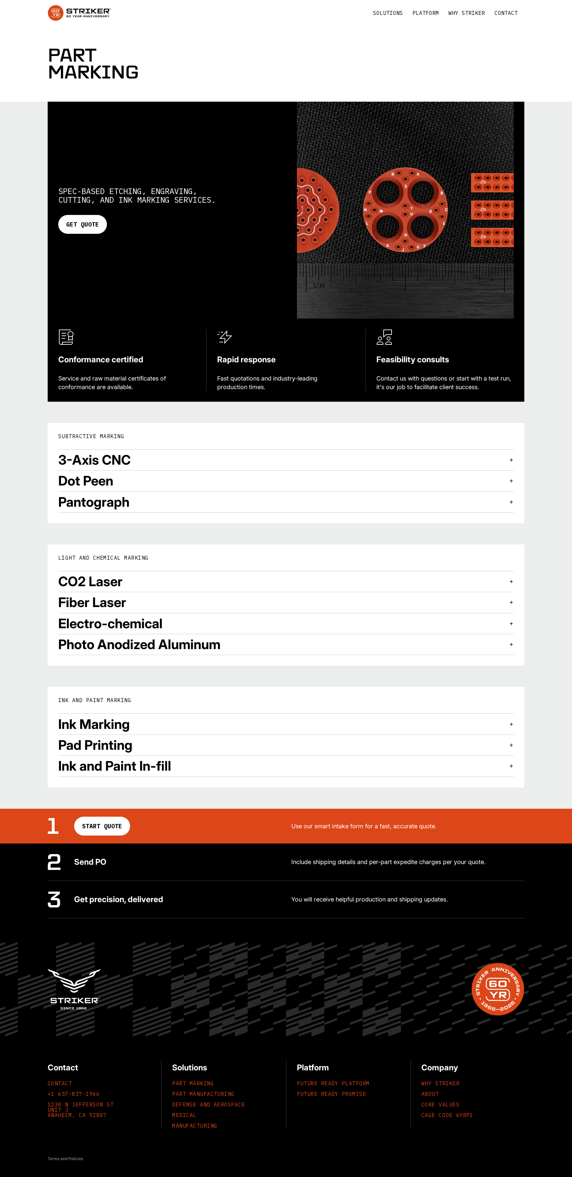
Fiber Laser (92, 602)
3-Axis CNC (94, 460)
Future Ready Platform (333, 1083)
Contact (60, 1083)
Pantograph (93, 502)
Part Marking (193, 1083)
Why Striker (440, 1083)
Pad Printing (95, 745)
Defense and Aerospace (208, 1104)
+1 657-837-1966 (74, 1094)
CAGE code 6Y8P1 (447, 1115)
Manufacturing (194, 1125)
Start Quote (102, 826)
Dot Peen (85, 481)
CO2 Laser (90, 581)
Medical (184, 1115)
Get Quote (82, 224)
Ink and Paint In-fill (114, 766)
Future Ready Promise (331, 1094)
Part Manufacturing (203, 1094)
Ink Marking (94, 724)
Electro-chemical (110, 623)
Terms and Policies (65, 1158)
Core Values (440, 1104)
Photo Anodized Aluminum (139, 644)
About (430, 1094)
